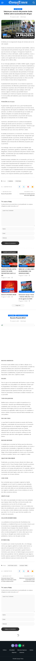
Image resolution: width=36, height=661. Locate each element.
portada (18, 181)
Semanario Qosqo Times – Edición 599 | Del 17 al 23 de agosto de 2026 (26, 297)
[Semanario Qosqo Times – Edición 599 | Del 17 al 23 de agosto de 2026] (27, 287)
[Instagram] (16, 645)
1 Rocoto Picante (8, 289)
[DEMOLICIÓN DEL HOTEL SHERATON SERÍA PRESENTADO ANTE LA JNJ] (9, 261)
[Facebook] (19, 187)
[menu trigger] (3, 2)
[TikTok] (23, 645)
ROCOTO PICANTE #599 (8, 295)
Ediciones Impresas (25, 291)
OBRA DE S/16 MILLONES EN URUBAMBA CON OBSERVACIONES (26, 271)
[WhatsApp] (19, 645)
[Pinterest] (28, 187)
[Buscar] (34, 2)
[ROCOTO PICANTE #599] (9, 287)
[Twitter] (24, 187)
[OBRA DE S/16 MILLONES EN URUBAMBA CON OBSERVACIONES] (27, 261)
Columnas (5, 291)
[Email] (32, 187)
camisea (10, 181)
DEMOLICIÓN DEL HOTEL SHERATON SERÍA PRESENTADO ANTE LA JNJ (8, 272)
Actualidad (18, 9)
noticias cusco (12, 565)
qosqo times (24, 565)
